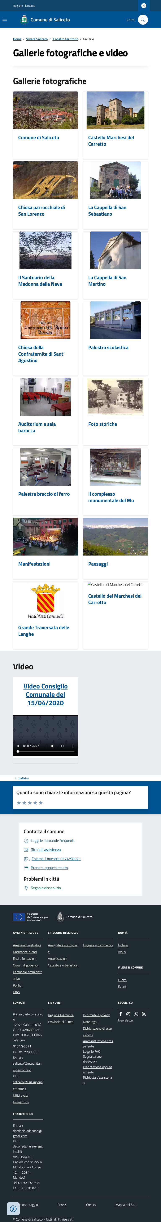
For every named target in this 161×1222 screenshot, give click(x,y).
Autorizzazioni (57, 958)
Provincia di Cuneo (60, 1021)
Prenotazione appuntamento (97, 1069)
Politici (17, 985)
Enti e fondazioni (24, 958)
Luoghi (122, 979)
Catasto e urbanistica (62, 965)
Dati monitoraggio (25, 1204)
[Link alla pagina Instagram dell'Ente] (128, 1014)
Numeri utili (21, 1102)
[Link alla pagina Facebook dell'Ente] (120, 1014)
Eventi (122, 986)
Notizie (123, 945)
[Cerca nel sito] (141, 20)
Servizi (61, 1204)
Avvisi (122, 951)
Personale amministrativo (27, 975)
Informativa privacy (96, 1014)
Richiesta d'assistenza (97, 1080)
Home (17, 38)
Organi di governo (25, 965)
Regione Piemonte (24, 5)
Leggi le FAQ (91, 1051)
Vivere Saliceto (37, 38)
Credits (91, 1204)
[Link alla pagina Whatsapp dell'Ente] (136, 1014)
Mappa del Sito (126, 1204)
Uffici (16, 991)
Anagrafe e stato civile (63, 948)
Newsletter (126, 1020)
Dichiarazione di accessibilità (97, 1032)
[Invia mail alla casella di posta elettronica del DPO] (28, 1133)
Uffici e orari (21, 1095)
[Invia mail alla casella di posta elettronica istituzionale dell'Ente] (28, 1066)
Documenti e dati (25, 951)
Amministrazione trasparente (98, 1043)
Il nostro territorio (65, 38)
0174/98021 (22, 1046)
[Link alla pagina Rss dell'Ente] (143, 1014)
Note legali (90, 1021)
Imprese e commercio (98, 945)
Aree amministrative (27, 945)
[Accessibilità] (13, 1208)
